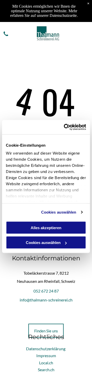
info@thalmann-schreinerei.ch (46, 299)
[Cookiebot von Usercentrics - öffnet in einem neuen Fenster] (65, 127)
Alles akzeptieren (46, 227)
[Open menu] (85, 33)
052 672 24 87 (46, 290)
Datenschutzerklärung (45, 348)
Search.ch (46, 369)
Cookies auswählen (58, 212)
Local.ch (46, 362)
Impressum (46, 355)
